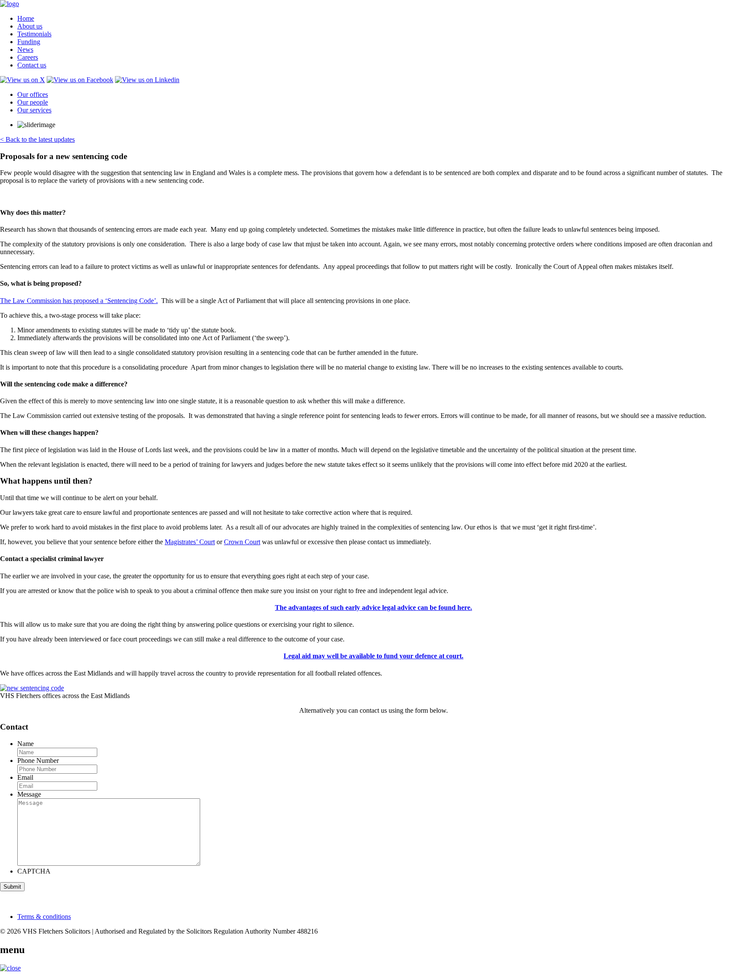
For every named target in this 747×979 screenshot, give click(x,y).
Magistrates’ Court (190, 541)
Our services (34, 110)
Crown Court (242, 541)
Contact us (31, 65)
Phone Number (38, 760)
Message (29, 794)
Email (25, 777)
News (25, 49)
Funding (28, 41)
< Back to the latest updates (37, 139)
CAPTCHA (34, 871)
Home (25, 18)
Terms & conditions (44, 916)
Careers (27, 57)
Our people (32, 102)
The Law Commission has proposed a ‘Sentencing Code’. (79, 300)
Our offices (32, 94)
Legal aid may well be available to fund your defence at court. (373, 656)
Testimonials (34, 34)
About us (29, 26)
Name (25, 743)
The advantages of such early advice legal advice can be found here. (373, 607)
